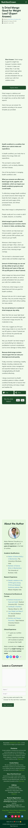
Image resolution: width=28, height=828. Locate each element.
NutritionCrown (8, 2)
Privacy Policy (5, 810)
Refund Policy (12, 812)
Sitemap (18, 812)
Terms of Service (14, 810)
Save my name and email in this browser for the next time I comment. (15, 698)
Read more (20, 759)
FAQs (19, 742)
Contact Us (14, 794)
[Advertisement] (14, 40)
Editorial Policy (22, 810)
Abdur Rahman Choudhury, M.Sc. (14, 19)
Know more (21, 781)
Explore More (14, 87)
